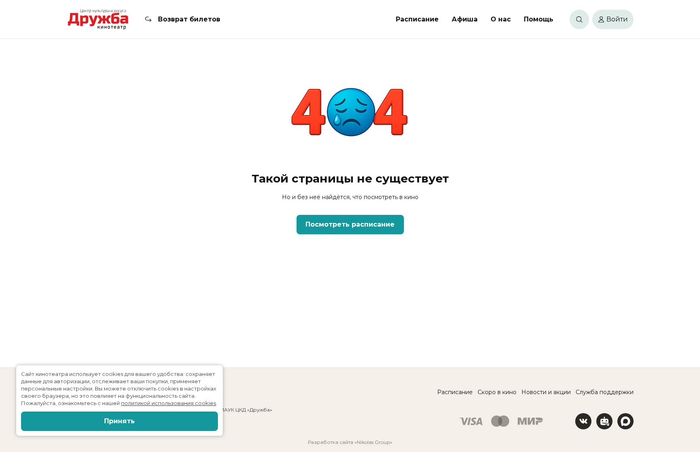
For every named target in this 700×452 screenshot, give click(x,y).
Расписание (417, 19)
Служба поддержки (605, 392)
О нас (501, 19)
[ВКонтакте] (583, 421)
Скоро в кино (497, 392)
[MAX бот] (625, 421)
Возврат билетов (189, 19)
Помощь (538, 19)
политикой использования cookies (168, 403)
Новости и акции (546, 392)
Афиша (465, 19)
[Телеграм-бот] (604, 421)
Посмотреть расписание (350, 224)
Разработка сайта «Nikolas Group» (350, 442)
